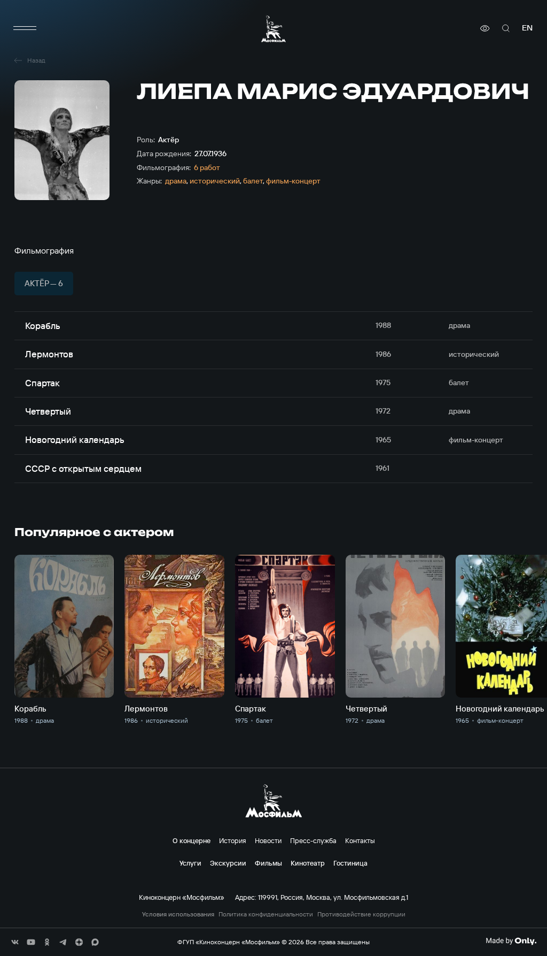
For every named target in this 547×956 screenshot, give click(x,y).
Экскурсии (228, 863)
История (232, 840)
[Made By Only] (511, 941)
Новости (268, 840)
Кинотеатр (308, 863)
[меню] (25, 28)
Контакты (360, 840)
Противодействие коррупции (361, 914)
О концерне (191, 840)
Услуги (190, 863)
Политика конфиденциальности (265, 914)
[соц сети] (15, 942)
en (527, 28)
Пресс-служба (313, 840)
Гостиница (350, 863)
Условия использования (178, 914)
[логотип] (273, 28)
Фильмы (268, 863)
